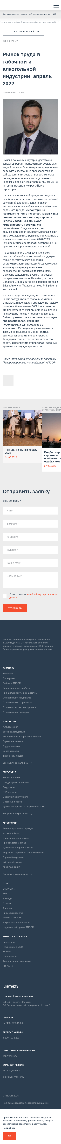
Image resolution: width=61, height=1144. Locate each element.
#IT (54, 14)
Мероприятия (10, 956)
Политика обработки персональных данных (26, 1103)
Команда (7, 898)
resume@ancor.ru (12, 1070)
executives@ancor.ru (13, 1076)
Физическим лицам (13, 755)
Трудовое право (11, 746)
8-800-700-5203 (11, 1037)
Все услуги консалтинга (15, 762)
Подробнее (9, 1128)
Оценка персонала (13, 741)
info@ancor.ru (10, 1055)
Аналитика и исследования (17, 961)
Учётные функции (12, 862)
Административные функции (18, 828)
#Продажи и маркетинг (40, 14)
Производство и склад (14, 842)
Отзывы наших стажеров (16, 712)
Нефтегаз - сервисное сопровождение (23, 852)
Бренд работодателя (14, 731)
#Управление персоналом (15, 14)
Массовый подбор (12, 801)
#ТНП (21, 92)
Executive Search (11, 777)
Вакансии (8, 673)
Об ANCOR (8, 888)
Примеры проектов (13, 913)
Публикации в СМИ (13, 947)
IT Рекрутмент (10, 792)
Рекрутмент (9, 787)
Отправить (15, 608)
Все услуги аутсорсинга (15, 874)
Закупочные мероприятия (16, 922)
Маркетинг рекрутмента (15, 796)
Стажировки (9, 678)
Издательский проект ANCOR (18, 927)
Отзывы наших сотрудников (17, 702)
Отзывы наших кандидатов (17, 697)
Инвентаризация (11, 866)
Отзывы (7, 903)
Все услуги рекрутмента (15, 813)
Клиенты (7, 908)
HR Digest (8, 966)
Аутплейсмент (10, 726)
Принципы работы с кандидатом (20, 692)
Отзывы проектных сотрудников (19, 707)
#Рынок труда (9, 92)
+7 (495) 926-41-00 (13, 1023)
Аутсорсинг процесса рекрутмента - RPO (24, 806)
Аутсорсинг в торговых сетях (18, 847)
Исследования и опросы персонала (22, 736)
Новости (7, 951)
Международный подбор (16, 782)
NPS (5, 893)
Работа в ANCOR (12, 683)
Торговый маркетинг (13, 857)
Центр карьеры (11, 751)
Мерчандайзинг (11, 833)
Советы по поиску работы (16, 688)
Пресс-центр (9, 942)
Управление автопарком (16, 838)
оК (9, 1136)
